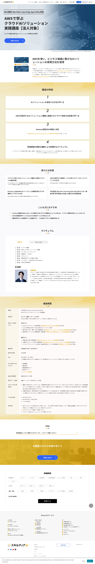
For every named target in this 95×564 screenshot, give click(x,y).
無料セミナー (65, 2)
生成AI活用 (41, 477)
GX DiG (65, 532)
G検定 (22, 491)
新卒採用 (38, 525)
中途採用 (38, 523)
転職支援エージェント (41, 529)
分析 (71, 477)
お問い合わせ (84, 2)
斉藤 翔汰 (33, 270)
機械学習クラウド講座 (64, 344)
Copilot (40, 2)
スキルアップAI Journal (69, 531)
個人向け (90, 2)
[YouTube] (13, 549)
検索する (47, 501)
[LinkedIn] (15, 549)
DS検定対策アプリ (68, 523)
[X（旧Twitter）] (8, 549)
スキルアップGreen (13, 526)
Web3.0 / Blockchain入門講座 (16, 535)
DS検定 (41, 491)
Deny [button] (83, 561)
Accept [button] (89, 561)
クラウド (13, 481)
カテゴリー (11, 478)
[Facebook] (10, 549)
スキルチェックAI (13, 530)
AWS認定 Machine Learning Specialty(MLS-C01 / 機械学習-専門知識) (43, 133)
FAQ (35, 551)
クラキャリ (66, 534)
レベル (10, 486)
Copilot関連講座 (51, 477)
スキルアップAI (12, 521)
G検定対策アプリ (67, 521)
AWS (24, 410)
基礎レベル (51, 485)
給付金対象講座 (13, 496)
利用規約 (36, 549)
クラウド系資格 (61, 491)
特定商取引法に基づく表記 (39, 547)
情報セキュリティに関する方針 (40, 556)
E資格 (32, 491)
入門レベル (22, 485)
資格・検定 (11, 491)
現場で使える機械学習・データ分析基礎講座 (58, 332)
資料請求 (79, 2)
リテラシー (22, 477)
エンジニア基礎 (61, 477)
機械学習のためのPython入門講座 (50, 325)
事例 (61, 2)
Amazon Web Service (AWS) (63, 70)
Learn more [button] (5, 561)
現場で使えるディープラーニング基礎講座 (48, 340)
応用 (81, 477)
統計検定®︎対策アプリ (68, 525)
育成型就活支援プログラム (42, 533)
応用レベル (41, 485)
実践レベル (32, 485)
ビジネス (32, 477)
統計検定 (71, 491)
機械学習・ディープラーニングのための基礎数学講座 (57, 330)
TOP (91, 506)
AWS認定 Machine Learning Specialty (41, 76)
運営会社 (35, 544)
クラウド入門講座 (27, 372)
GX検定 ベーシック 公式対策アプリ (71, 527)
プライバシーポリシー (38, 554)
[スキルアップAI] (8, 2)
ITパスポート (51, 491)
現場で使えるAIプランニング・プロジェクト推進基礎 (56, 342)
